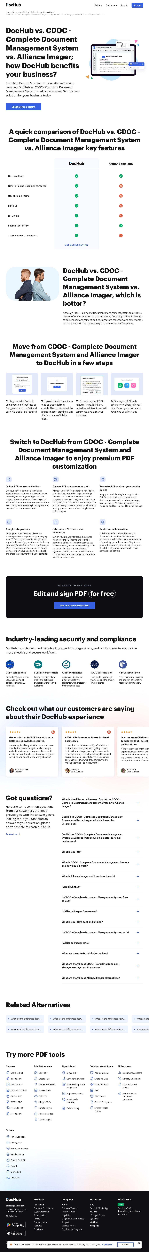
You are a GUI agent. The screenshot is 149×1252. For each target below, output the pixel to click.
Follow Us (13, 1216)
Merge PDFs (45, 1102)
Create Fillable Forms (101, 1109)
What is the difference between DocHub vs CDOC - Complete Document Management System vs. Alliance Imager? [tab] (93, 803)
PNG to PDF (17, 1084)
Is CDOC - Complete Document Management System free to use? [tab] (95, 899)
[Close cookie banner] (139, 1243)
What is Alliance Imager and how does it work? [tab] (88, 876)
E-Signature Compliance (73, 1218)
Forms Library (40, 1222)
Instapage (94, 1225)
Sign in (124, 5)
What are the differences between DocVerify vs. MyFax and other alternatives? (27, 1018)
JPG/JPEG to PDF (19, 1090)
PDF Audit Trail (18, 1136)
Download (16, 1171)
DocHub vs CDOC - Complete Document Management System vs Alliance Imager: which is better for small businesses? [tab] (92, 838)
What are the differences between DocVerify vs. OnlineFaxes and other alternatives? (69, 1018)
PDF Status (100, 1096)
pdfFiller (93, 1211)
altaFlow (94, 1222)
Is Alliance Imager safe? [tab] (75, 943)
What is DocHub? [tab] (71, 852)
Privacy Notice (68, 1211)
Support (65, 1222)
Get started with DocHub (74, 605)
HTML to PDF (17, 1108)
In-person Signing (75, 1093)
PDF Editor (39, 1204)
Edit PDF (43, 1072)
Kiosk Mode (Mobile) (72, 1101)
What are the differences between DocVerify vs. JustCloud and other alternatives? (69, 1029)
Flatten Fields (45, 1090)
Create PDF (44, 1078)
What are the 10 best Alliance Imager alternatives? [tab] (91, 978)
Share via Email (102, 1084)
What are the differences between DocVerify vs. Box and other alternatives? (111, 1018)
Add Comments (102, 1072)
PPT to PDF (16, 1096)
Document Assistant (132, 1072)
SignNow (94, 1218)
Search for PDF (18, 1160)
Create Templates (103, 1102)
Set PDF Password (20, 1148)
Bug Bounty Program (72, 1229)
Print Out (15, 1177)
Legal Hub (66, 1215)
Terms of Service (70, 1208)
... (107, 1244)
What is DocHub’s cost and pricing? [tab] (82, 922)
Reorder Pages (46, 1113)
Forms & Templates (43, 1208)
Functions (38, 1229)
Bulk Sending (73, 1108)
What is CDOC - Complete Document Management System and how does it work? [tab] (95, 864)
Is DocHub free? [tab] (71, 887)
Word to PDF (17, 1072)
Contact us (11, 834)
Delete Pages (45, 1119)
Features (110, 5)
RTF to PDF (16, 1113)
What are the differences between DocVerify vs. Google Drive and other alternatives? (27, 1029)
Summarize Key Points (130, 1086)
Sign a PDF (72, 1072)
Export (14, 1166)
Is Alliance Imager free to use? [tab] (79, 911)
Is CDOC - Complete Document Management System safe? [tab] (95, 932)
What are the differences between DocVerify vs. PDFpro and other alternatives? (111, 1029)
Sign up (137, 5)
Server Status (40, 1215)
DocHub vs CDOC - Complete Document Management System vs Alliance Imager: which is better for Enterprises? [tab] (92, 820)
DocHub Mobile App (99, 1208)
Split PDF (43, 1096)
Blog (92, 1204)
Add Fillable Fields (47, 1084)
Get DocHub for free (76, 244)
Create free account (23, 106)
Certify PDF (16, 1142)
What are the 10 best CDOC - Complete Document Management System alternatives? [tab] (90, 966)
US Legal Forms (97, 1215)
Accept (125, 1244)
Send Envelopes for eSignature (76, 1086)
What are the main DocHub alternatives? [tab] (85, 953)
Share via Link (101, 1078)
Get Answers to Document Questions (130, 1096)
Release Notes (69, 1225)
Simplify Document (132, 1078)
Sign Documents (41, 1211)
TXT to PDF (16, 1078)
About (64, 1204)
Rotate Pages (45, 1108)
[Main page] (13, 5)
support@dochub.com (15, 1206)
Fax (96, 1090)
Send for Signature (75, 1078)
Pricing (98, 5)
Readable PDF (17, 1154)
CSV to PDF (16, 1102)
